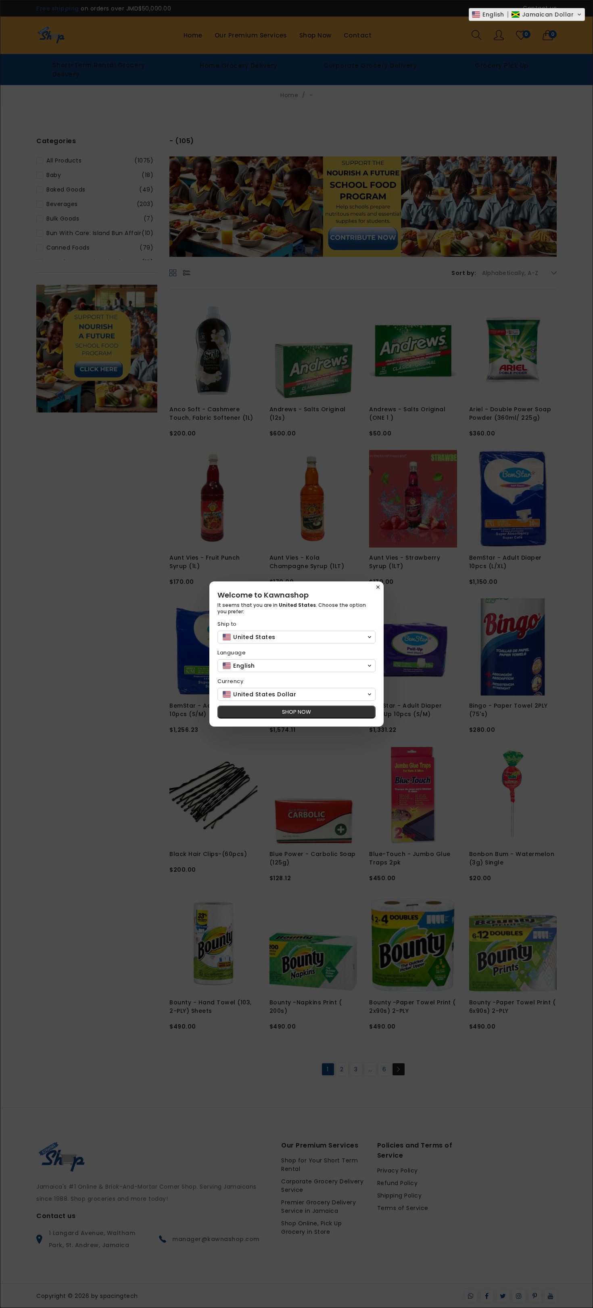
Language (231, 652)
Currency (230, 681)
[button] (527, 14)
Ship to (227, 624)
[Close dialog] (378, 587)
